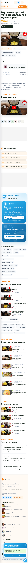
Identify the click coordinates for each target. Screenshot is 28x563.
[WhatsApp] (12, 121)
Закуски (17, 330)
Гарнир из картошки (7, 52)
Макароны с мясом (19, 333)
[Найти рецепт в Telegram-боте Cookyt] (25, 560)
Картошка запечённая (8, 271)
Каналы (17, 489)
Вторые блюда (7, 49)
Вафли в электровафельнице (10, 322)
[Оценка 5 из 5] (9, 21)
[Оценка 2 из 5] (4, 21)
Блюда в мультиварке (19, 49)
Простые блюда (13, 319)
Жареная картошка (8, 268)
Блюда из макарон (7, 262)
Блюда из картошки (19, 249)
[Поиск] (15, 2)
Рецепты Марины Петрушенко (11, 23)
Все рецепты (5, 489)
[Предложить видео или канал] (22, 2)
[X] (5, 121)
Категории (12, 489)
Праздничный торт (7, 330)
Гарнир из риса (7, 274)
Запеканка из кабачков (8, 327)
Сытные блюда (6, 252)
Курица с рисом (21, 327)
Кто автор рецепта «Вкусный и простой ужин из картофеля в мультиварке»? (13, 449)
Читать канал (18, 497)
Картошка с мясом (7, 259)
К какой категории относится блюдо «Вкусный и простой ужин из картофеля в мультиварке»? (14, 458)
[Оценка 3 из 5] (6, 21)
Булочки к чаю (20, 324)
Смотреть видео (8, 26)
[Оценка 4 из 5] (7, 21)
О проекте (4, 542)
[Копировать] (19, 121)
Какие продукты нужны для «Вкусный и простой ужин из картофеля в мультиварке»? (12, 468)
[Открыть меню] (25, 2)
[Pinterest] (15, 121)
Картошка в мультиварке (8, 55)
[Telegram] (2, 121)
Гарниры (18, 52)
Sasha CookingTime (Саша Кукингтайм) (19, 373)
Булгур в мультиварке (8, 324)
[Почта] (22, 121)
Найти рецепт (7, 497)
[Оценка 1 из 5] (2, 21)
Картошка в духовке (17, 255)
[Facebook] (9, 121)
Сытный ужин (6, 249)
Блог (21, 489)
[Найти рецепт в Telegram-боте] (18, 2)
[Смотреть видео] (14, 107)
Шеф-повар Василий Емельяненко (18, 365)
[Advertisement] (14, 134)
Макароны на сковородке (9, 265)
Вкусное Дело (17, 390)
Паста (16, 252)
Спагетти (5, 255)
